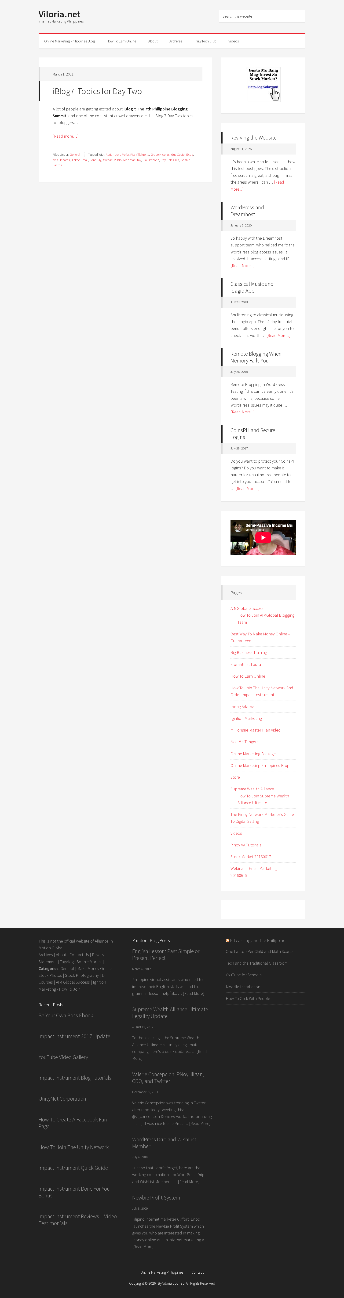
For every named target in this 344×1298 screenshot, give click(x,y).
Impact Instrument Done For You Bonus (74, 1192)
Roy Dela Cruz (170, 160)
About (61, 954)
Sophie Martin (89, 961)
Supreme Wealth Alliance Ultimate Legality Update (170, 1013)
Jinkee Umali (79, 160)
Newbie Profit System (156, 1197)
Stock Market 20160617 (251, 856)
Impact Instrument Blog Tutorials (75, 1077)
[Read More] (193, 993)
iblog (189, 154)
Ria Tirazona (151, 160)
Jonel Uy (95, 160)
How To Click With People (248, 998)
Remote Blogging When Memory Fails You (256, 357)
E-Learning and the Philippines (258, 940)
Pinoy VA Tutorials (246, 845)
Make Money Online (94, 968)
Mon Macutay (132, 160)
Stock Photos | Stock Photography (69, 975)
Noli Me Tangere (245, 741)
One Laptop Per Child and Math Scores (259, 951)
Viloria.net (59, 14)
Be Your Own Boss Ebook (66, 1015)
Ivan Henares (61, 160)
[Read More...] (243, 265)
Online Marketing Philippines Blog (260, 765)
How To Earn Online (248, 676)
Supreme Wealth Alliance (252, 789)
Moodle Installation (243, 986)
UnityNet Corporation (62, 1098)
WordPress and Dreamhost (247, 211)
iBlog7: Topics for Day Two (97, 91)
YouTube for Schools (244, 974)
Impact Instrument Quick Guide (73, 1167)
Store (235, 777)
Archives (46, 954)
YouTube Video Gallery (63, 1057)
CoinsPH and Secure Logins (253, 433)
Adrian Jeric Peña (117, 154)
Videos (236, 833)
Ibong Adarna (242, 706)
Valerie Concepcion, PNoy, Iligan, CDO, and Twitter (168, 1078)
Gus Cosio (178, 154)
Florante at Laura (246, 664)
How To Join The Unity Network (74, 1147)
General (75, 154)
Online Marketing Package (253, 753)
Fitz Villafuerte (139, 154)
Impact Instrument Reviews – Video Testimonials (78, 1220)
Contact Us (79, 954)
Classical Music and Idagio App (252, 287)
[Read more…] (65, 136)
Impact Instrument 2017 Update (74, 1036)
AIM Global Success (73, 982)
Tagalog (67, 961)
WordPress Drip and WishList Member (164, 1143)
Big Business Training (249, 652)
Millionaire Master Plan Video (256, 730)
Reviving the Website (254, 137)
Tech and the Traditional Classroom (257, 963)
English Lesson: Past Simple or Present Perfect (165, 954)
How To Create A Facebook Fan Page (73, 1123)
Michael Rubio (112, 160)
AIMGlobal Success (247, 608)
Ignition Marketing (246, 718)
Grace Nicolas (160, 154)
